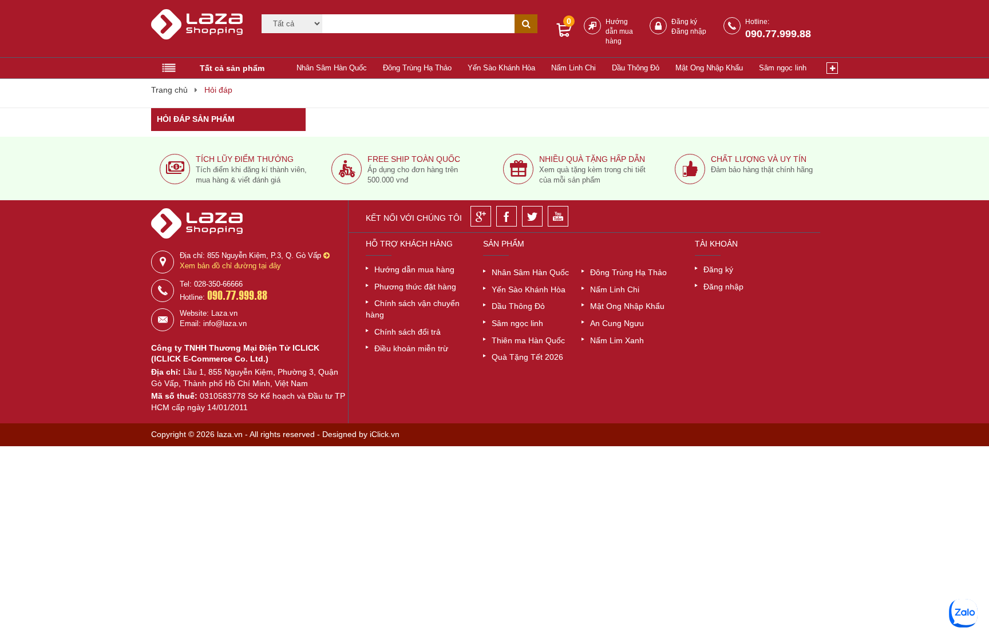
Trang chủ (169, 89)
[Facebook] (506, 216)
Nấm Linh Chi (573, 67)
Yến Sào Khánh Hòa (501, 67)
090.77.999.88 (778, 33)
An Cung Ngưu (617, 323)
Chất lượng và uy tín (758, 159)
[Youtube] (558, 216)
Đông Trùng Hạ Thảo (417, 67)
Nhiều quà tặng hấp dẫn (592, 159)
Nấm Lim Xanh (617, 340)
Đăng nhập (688, 31)
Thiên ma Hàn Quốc (528, 340)
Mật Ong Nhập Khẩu (709, 67)
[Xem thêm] (832, 68)
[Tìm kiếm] (526, 23)
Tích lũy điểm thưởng (245, 159)
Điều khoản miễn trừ (411, 348)
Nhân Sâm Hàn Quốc (331, 67)
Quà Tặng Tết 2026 (527, 357)
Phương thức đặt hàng (415, 286)
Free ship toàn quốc (413, 159)
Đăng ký (684, 22)
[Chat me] (963, 613)
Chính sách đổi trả (407, 331)
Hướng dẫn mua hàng (619, 31)
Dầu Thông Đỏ (635, 67)
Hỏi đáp (218, 89)
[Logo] (199, 29)
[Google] (480, 216)
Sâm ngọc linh (782, 67)
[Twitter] (532, 216)
